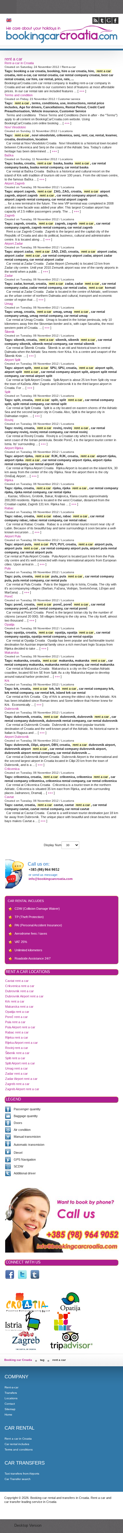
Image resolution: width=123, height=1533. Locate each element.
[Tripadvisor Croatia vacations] (71, 1348)
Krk (7, 680)
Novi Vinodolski (15, 127)
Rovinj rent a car (16, 1047)
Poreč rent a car (16, 1017)
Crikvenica (12, 769)
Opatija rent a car (17, 1011)
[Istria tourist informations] (23, 1329)
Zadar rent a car (16, 1073)
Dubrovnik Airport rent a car (24, 996)
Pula (8, 568)
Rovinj (9, 420)
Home (8, 1414)
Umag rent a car (16, 1068)
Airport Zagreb (15, 183)
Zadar (9, 275)
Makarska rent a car (19, 1006)
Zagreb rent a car (17, 1084)
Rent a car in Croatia (18, 1438)
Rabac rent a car (17, 1032)
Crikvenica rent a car (19, 986)
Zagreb (10, 215)
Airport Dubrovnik (17, 736)
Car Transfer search (18, 1479)
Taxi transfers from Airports (22, 1473)
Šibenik (10, 331)
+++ (81, 91)
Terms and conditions (19, 1449)
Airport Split (12, 359)
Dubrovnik (12, 708)
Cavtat (9, 797)
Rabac (9, 508)
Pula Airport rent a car (20, 1027)
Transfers (11, 1392)
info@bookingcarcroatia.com (51, 879)
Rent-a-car (11, 1387)
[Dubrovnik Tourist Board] (62, 1329)
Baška (9, 155)
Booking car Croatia (18, 1359)
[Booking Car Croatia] (34, 1274)
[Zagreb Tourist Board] (25, 1348)
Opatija (9, 624)
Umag (9, 303)
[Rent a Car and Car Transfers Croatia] (9, 1274)
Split (7, 392)
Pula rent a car (15, 1022)
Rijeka (9, 480)
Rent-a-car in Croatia (19, 63)
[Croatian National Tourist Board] (28, 1310)
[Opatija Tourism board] (70, 1310)
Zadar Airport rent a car (21, 1078)
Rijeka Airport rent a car (21, 1042)
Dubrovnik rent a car (19, 991)
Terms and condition (19, 95)
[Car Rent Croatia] (22, 1274)
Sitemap (10, 1409)
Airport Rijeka (14, 448)
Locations (11, 1398)
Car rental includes (17, 1444)
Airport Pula (13, 536)
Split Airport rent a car (20, 1063)
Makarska (12, 652)
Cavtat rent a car (17, 980)
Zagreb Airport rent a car (22, 1089)
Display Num (52, 845)
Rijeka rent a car (16, 1037)
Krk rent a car (14, 1001)
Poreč (9, 596)
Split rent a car (15, 1058)
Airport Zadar (14, 243)
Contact (10, 1403)
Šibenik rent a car (17, 1053)
